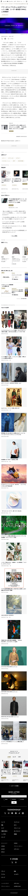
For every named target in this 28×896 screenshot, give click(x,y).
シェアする (11, 38)
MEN (6, 799)
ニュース (4, 1)
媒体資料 (3, 849)
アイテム (3, 874)
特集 (7, 1)
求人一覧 (10, 270)
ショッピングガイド (5, 883)
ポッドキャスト (17, 831)
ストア (15, 1)
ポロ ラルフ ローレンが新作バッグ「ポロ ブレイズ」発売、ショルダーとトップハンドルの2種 (6, 772)
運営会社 (3, 851)
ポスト (15, 825)
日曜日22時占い (4, 831)
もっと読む (14, 235)
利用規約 (15, 843)
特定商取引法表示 (17, 886)
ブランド (3, 871)
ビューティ (11, 1)
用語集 (15, 834)
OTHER (22, 799)
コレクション (16, 822)
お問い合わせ (16, 849)
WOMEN (14, 799)
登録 (14, 802)
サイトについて (4, 843)
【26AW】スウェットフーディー (5, 259)
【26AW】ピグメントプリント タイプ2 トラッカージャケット (16, 260)
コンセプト (16, 874)
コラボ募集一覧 (5, 286)
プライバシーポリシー (18, 846)
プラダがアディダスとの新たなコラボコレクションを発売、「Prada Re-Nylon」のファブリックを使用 (18, 127)
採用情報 (3, 846)
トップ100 (3, 834)
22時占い (24, 1)
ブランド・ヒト (19, 1)
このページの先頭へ (15, 785)
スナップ (3, 837)
